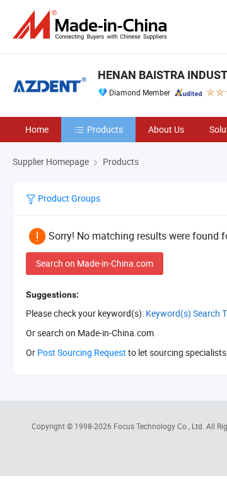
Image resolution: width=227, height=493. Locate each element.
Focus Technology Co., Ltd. (160, 426)
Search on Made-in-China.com (94, 263)
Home (37, 129)
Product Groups (68, 198)
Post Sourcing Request (81, 352)
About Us (166, 129)
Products (105, 129)
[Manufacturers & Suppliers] (92, 25)
